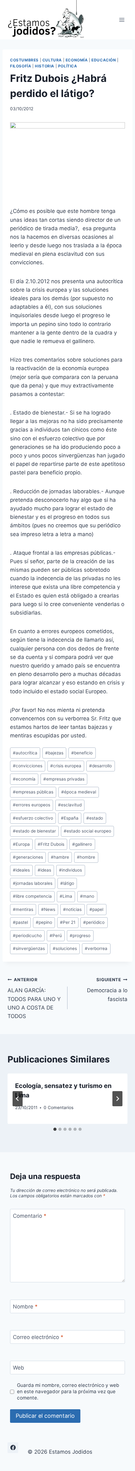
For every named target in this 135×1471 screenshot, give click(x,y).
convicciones (27, 765)
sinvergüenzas (29, 948)
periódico (94, 922)
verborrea (96, 948)
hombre (86, 857)
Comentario (29, 1216)
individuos (70, 870)
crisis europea (65, 765)
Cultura (52, 60)
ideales (21, 870)
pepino (44, 922)
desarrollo (100, 765)
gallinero (82, 844)
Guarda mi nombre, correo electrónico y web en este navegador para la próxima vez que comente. (68, 1391)
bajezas (54, 752)
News (48, 909)
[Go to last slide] (18, 1098)
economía (24, 778)
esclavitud (70, 804)
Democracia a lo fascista (107, 989)
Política (67, 66)
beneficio (82, 752)
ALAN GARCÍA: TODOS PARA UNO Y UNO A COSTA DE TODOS (34, 998)
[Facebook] (13, 1447)
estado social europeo (87, 830)
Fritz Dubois (51, 844)
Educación (103, 60)
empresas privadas (63, 778)
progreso (80, 935)
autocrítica (25, 752)
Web (18, 1368)
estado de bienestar (34, 830)
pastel (20, 922)
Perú (56, 935)
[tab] (55, 1129)
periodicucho (27, 935)
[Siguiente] (117, 1098)
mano (87, 896)
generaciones (28, 857)
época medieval (78, 791)
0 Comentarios (58, 1107)
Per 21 (67, 922)
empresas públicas (33, 791)
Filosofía (20, 66)
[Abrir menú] (121, 20)
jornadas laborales (32, 883)
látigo (67, 883)
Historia (44, 66)
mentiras (23, 909)
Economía (77, 60)
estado (94, 818)
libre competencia (32, 896)
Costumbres (24, 60)
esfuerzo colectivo (33, 818)
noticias (72, 909)
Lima (66, 896)
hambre (60, 857)
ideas (44, 870)
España (69, 818)
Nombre (25, 1306)
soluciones (65, 948)
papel (96, 909)
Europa (21, 844)
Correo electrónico (38, 1337)
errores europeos (31, 804)
